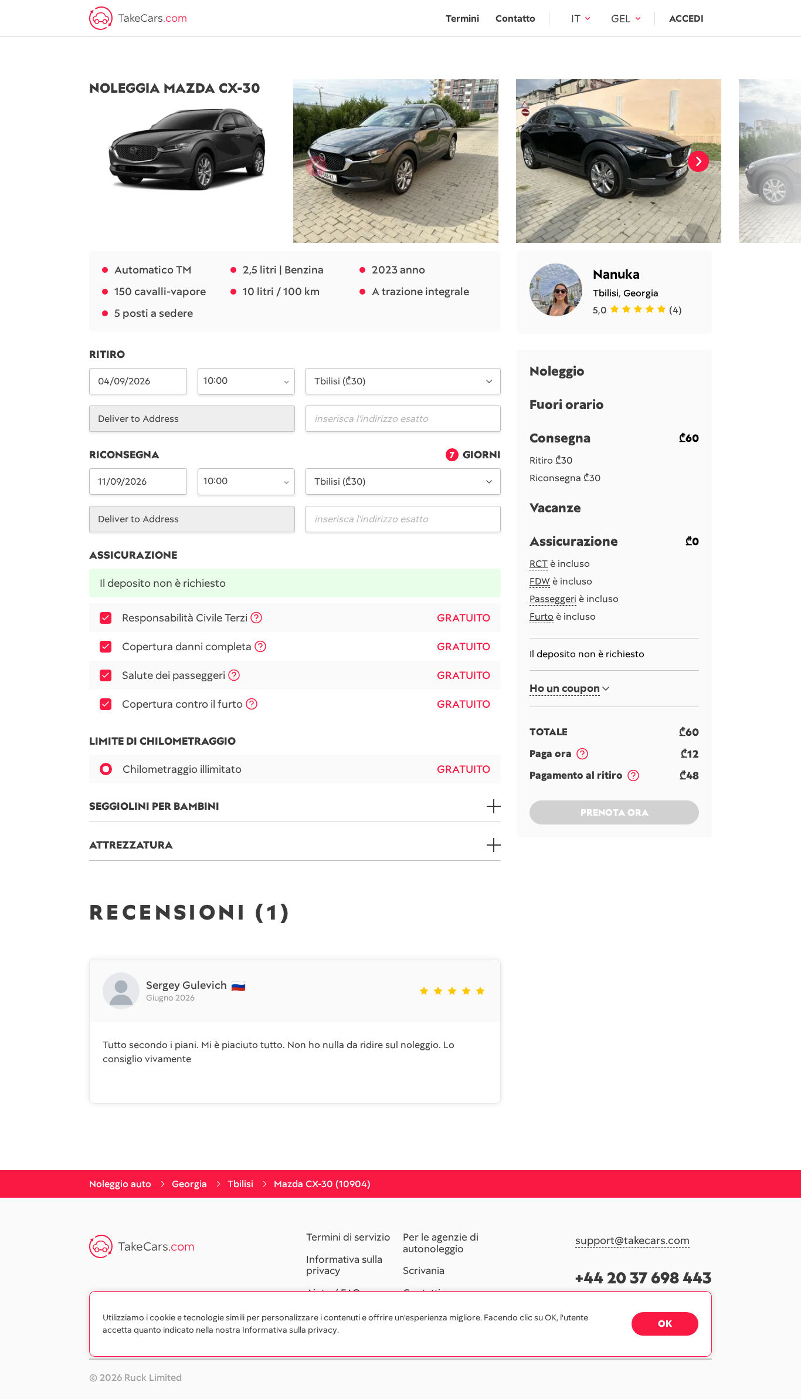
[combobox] (239, 380)
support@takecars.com (632, 1241)
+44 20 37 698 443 (643, 1278)
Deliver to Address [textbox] (138, 419)
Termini (462, 18)
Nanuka (616, 274)
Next (698, 161)
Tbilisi (606, 293)
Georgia (641, 293)
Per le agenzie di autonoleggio (440, 1243)
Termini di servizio (348, 1237)
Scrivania (423, 1271)
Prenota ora (615, 812)
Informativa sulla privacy (344, 1265)
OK (665, 1323)
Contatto (515, 18)
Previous (311, 161)
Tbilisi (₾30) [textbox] (339, 381)
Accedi (686, 18)
